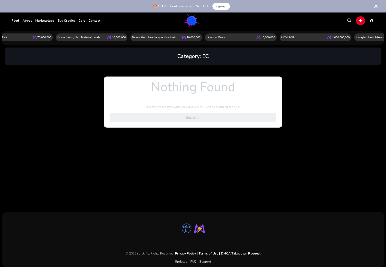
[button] (360, 20)
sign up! (221, 6)
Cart (81, 21)
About (27, 21)
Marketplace (44, 21)
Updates (181, 262)
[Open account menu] (371, 20)
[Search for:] (193, 117)
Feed (15, 21)
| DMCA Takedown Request (239, 253)
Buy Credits (66, 21)
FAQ (193, 262)
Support (205, 262)
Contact (94, 21)
